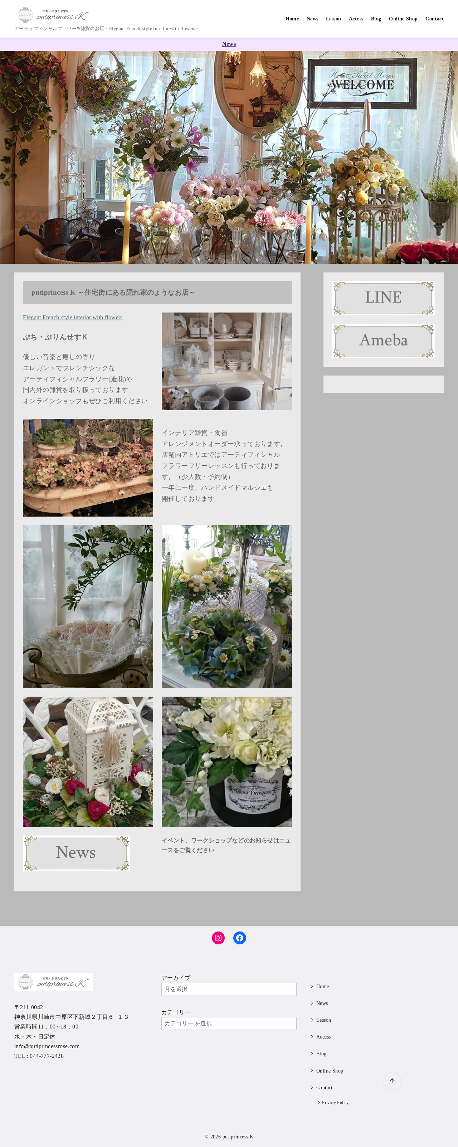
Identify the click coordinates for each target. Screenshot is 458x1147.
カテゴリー (176, 1012)
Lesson (333, 18)
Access (356, 18)
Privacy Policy (335, 1102)
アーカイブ (176, 978)
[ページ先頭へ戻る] (392, 1081)
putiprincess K (238, 1136)
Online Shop (403, 18)
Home (292, 18)
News (312, 18)
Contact (434, 18)
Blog (376, 18)
